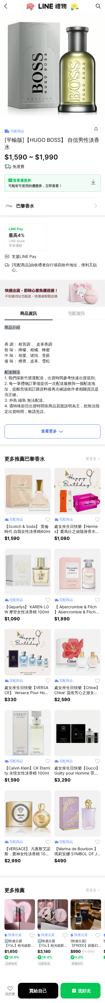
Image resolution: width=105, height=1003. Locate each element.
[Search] (98, 6)
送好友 (84, 990)
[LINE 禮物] (53, 6)
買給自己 (38, 990)
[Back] (6, 6)
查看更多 (49, 431)
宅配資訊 (76, 313)
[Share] (96, 128)
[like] (48, 519)
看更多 (91, 458)
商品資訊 (28, 313)
